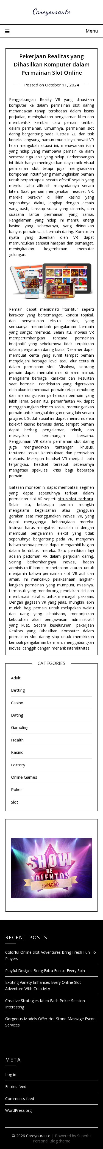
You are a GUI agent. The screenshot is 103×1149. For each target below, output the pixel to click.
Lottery (18, 764)
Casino (17, 702)
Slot (14, 802)
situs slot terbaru (75, 498)
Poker (16, 789)
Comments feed (19, 1098)
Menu (92, 31)
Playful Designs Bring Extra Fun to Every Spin (45, 970)
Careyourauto (51, 11)
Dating (17, 715)
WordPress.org (18, 1110)
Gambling (20, 727)
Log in (10, 1074)
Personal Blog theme (51, 1141)
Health (17, 740)
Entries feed (15, 1086)
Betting (18, 690)
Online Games (24, 777)
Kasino (17, 752)
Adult (16, 677)
